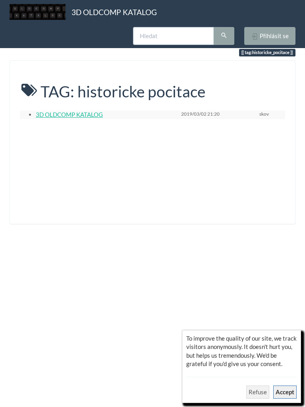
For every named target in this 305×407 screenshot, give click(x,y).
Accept (285, 391)
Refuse (258, 391)
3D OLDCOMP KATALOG (69, 114)
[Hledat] (224, 36)
